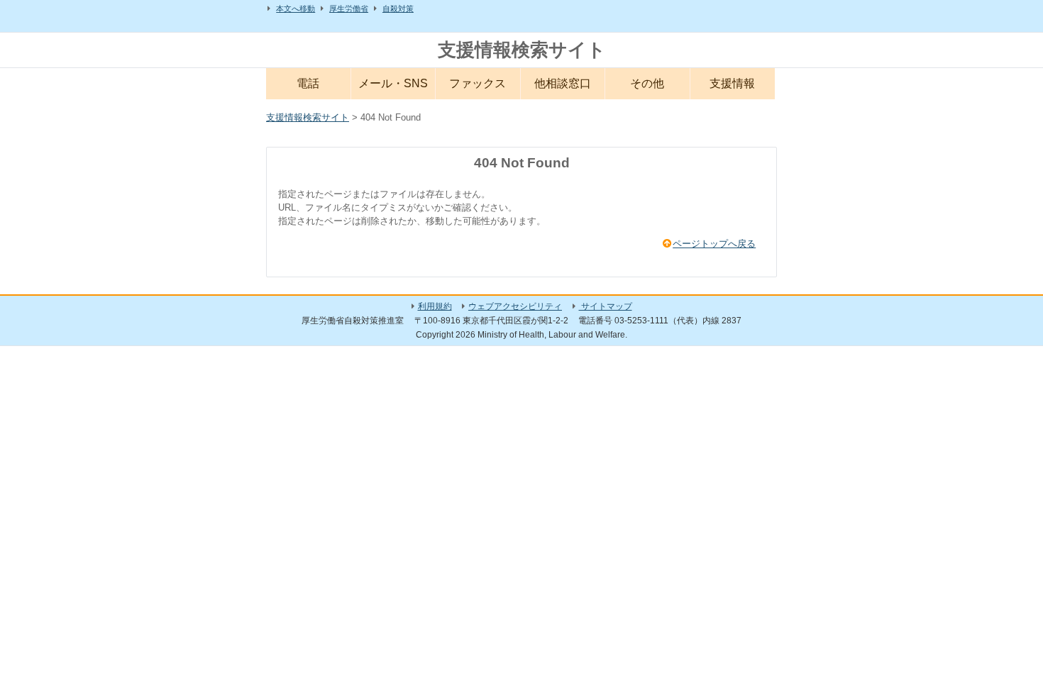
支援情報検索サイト (522, 50)
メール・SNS (393, 83)
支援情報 (732, 83)
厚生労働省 (348, 8)
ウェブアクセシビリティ (515, 306)
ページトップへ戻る (714, 243)
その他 (647, 83)
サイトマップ (605, 306)
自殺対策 (398, 8)
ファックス (477, 83)
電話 (308, 83)
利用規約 (435, 306)
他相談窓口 (562, 83)
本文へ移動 (295, 8)
